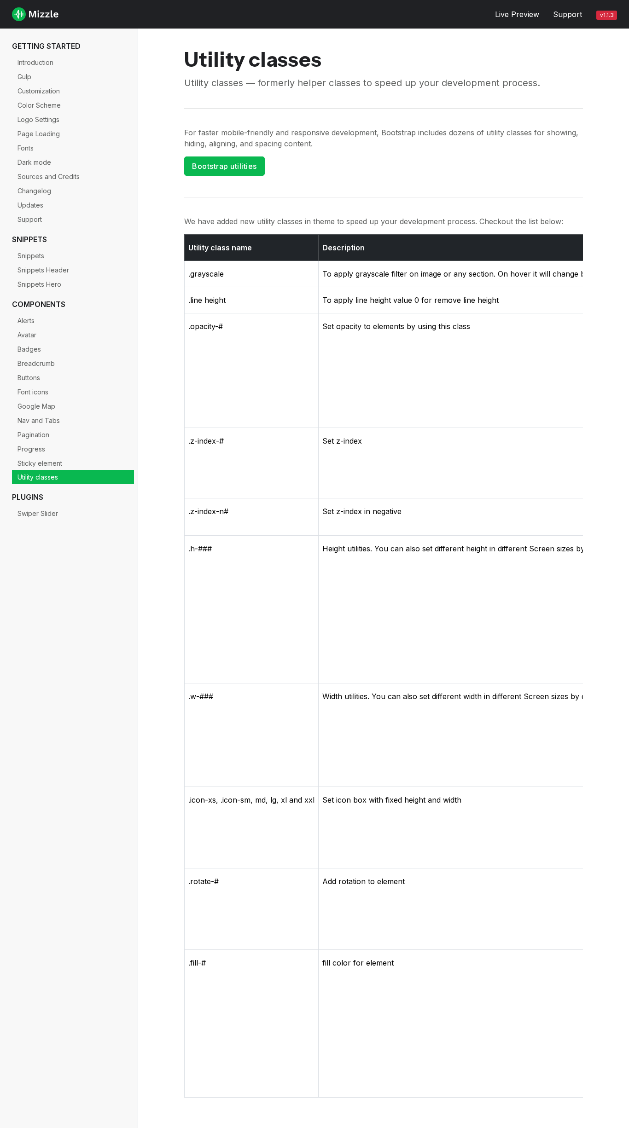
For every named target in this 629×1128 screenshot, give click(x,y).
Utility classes (37, 477)
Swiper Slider (37, 513)
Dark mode (34, 162)
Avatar (26, 335)
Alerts (26, 320)
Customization (38, 91)
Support (567, 14)
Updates (30, 205)
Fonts (25, 148)
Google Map (36, 406)
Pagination (33, 435)
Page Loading (38, 134)
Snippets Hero (39, 284)
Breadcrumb (36, 363)
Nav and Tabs (38, 420)
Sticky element (39, 463)
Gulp (24, 77)
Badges (29, 349)
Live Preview (517, 14)
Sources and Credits (48, 176)
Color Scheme (39, 105)
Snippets (30, 256)
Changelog (34, 191)
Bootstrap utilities (224, 166)
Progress (31, 449)
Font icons (32, 392)
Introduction (35, 62)
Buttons (28, 378)
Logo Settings (38, 119)
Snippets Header (43, 270)
